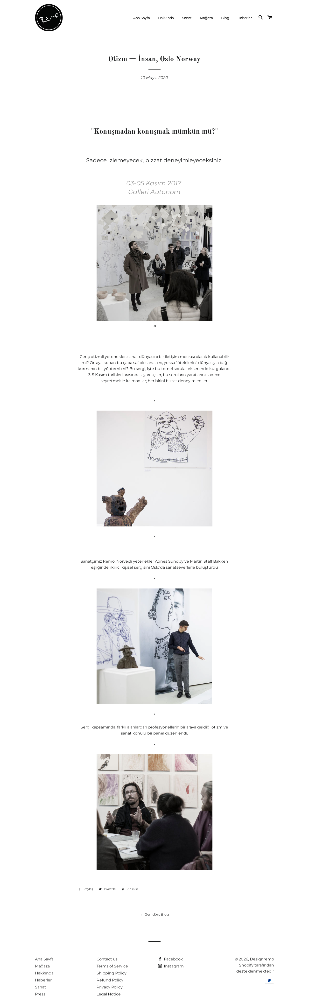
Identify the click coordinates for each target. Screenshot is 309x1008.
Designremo (262, 959)
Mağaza (206, 18)
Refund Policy (110, 980)
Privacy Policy (110, 987)
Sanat (187, 18)
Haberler (245, 18)
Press (40, 994)
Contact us (107, 959)
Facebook (173, 959)
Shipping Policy (111, 973)
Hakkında (166, 18)
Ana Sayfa (141, 18)
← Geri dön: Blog (154, 914)
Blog (225, 18)
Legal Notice (109, 994)
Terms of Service (112, 966)
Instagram (173, 966)
